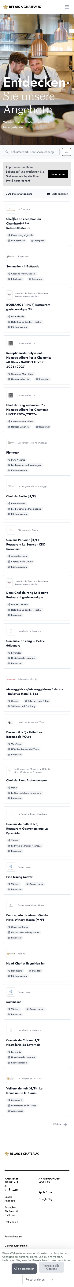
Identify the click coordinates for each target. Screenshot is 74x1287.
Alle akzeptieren (24, 1268)
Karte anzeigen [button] (59, 193)
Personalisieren (35, 1279)
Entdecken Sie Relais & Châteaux (11, 1211)
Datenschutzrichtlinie (16, 1245)
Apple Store (45, 1192)
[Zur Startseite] (22, 7)
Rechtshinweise (13, 1236)
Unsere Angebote (10, 1198)
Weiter (57, 1124)
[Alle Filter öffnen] (66, 152)
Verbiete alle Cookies (51, 1267)
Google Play (45, 1199)
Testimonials (11, 1222)
